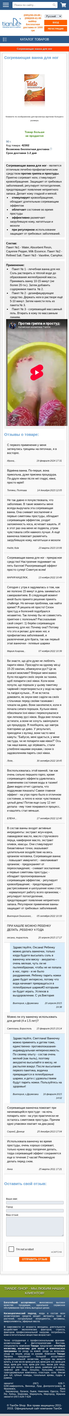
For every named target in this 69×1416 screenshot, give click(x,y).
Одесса (54, 1391)
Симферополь (16, 1386)
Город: (10, 1207)
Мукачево (61, 1394)
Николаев (43, 1391)
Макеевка (23, 1394)
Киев (62, 1388)
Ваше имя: (12, 1199)
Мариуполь (36, 1394)
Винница (30, 1386)
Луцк (39, 1386)
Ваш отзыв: (12, 1215)
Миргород (49, 1394)
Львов (33, 1391)
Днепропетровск (52, 1386)
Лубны (12, 1394)
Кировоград (12, 1391)
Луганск (24, 1391)
